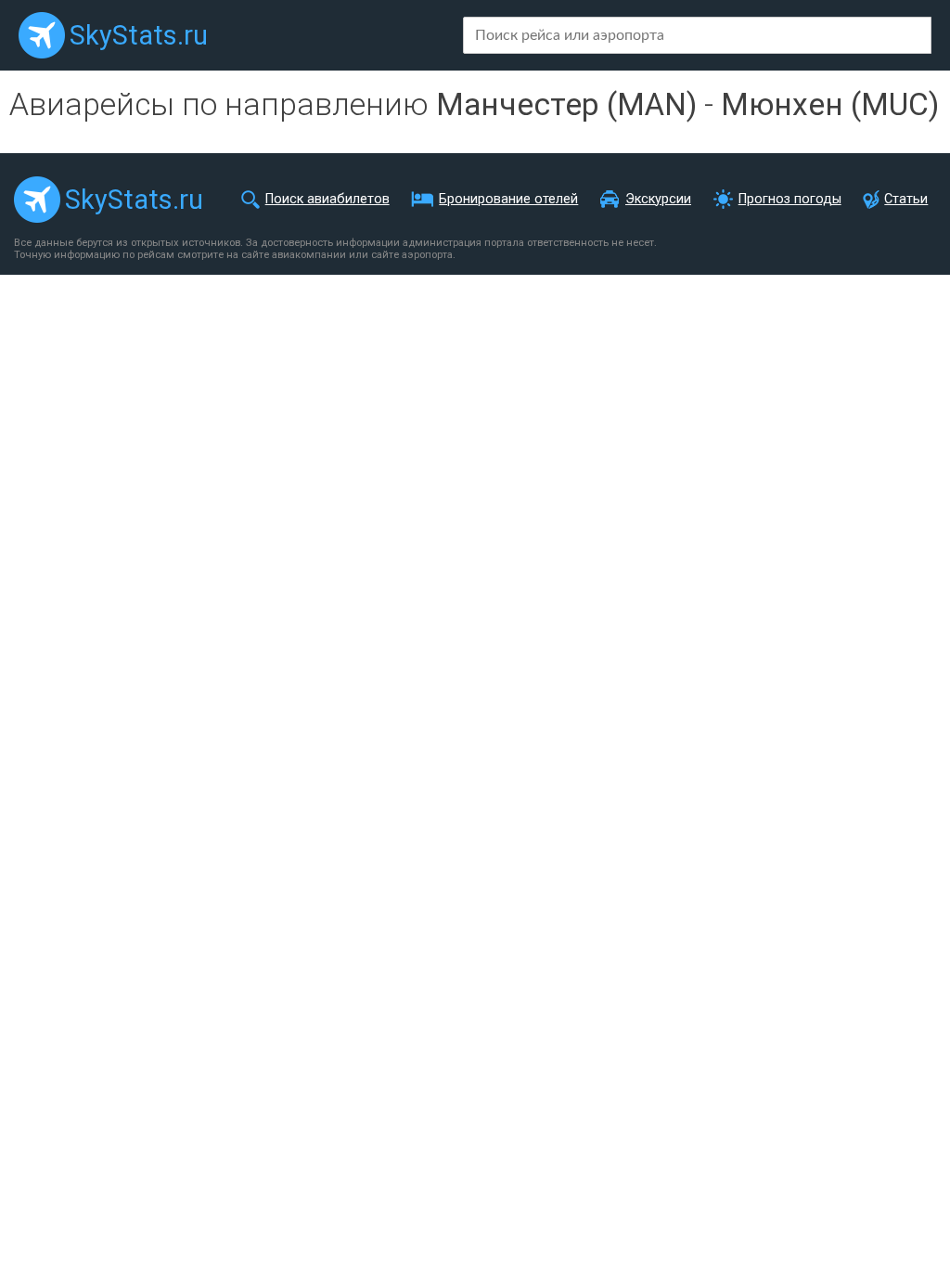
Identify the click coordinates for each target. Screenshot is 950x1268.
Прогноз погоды (789, 199)
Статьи (906, 199)
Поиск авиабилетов (327, 199)
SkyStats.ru (139, 35)
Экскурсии (658, 199)
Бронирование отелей (508, 199)
